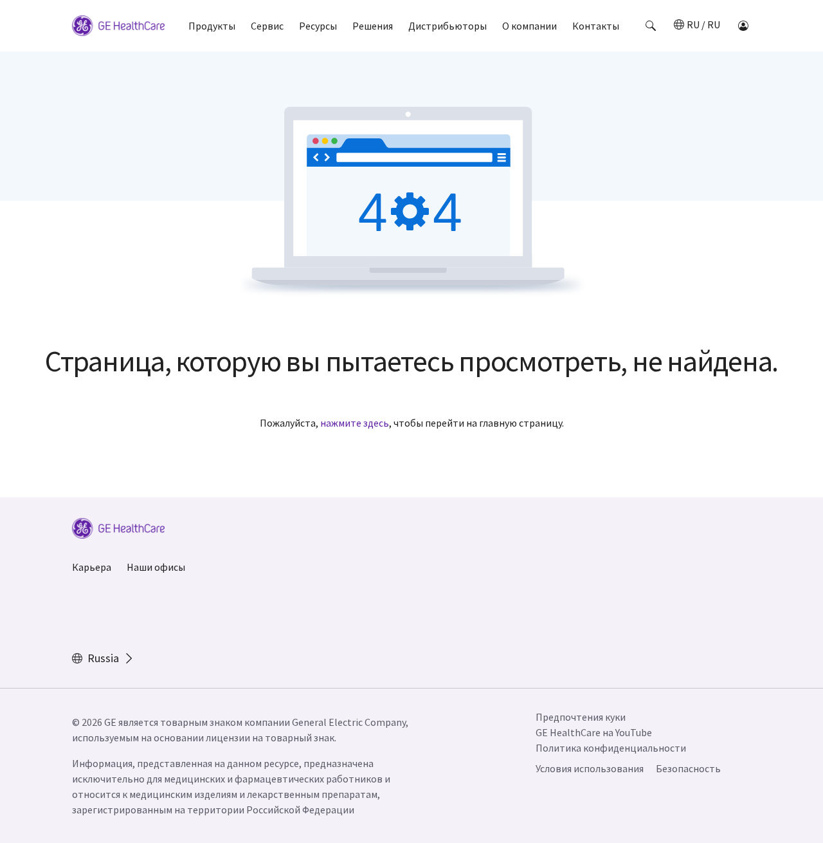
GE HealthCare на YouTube (594, 732)
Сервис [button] (267, 25)
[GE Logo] (118, 27)
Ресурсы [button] (318, 25)
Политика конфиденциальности (611, 747)
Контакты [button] (595, 25)
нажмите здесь (354, 422)
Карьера (91, 566)
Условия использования (590, 768)
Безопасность (688, 768)
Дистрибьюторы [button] (447, 25)
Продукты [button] (211, 25)
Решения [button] (372, 25)
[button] (650, 25)
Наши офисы (156, 566)
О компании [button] (529, 25)
